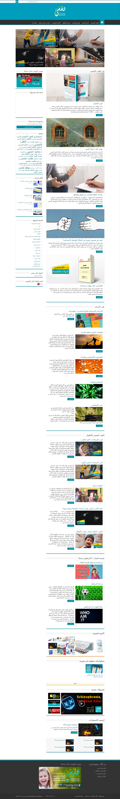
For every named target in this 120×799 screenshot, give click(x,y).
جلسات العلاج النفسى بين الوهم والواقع (88, 195)
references (87, 796)
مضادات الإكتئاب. (38, 168)
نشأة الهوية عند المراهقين (93, 607)
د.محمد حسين (34, 151)
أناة (39, 226)
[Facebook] (37, 2)
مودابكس (32, 168)
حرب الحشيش (97, 405)
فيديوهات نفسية (97, 690)
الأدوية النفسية (56, 23)
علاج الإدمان (29, 163)
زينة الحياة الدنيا (36, 266)
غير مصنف (37, 253)
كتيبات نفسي (37, 258)
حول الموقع (101, 796)
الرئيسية (102, 22)
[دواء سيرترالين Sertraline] (37, 183)
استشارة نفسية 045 (89, 740)
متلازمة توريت (22, 165)
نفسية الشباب (76, 23)
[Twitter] (35, 2)
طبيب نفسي (27, 158)
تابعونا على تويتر (37, 273)
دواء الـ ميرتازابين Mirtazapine (25, 202)
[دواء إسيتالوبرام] (37, 190)
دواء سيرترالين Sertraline (26, 181)
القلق (24, 147)
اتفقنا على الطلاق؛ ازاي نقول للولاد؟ (45, 46)
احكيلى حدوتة (98, 486)
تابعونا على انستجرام (29, 127)
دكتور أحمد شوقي (101, 776)
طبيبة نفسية (33, 156)
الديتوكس (28, 142)
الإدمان (32, 139)
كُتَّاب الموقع (94, 796)
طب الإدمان (85, 23)
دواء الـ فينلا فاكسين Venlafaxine (24, 209)
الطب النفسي (95, 23)
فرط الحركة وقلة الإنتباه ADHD (91, 563)
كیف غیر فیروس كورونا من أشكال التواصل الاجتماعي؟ (83, 240)
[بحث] (17, 1)
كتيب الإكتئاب (98, 103)
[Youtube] (30, 2)
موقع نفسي (24, 167)
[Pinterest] (33, 2)
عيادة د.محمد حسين (44, 23)
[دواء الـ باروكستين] (37, 198)
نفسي (40, 170)
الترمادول (40, 142)
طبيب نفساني (37, 159)
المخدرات (21, 147)
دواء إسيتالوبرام (28, 188)
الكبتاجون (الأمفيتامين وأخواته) (92, 357)
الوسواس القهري (33, 149)
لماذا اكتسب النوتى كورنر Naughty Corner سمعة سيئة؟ (82, 509)
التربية (19, 139)
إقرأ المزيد (99, 115)
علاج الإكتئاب (22, 164)
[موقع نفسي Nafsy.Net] (60, 11)
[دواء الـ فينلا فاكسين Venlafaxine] (37, 212)
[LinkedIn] (32, 2)
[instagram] (28, 2)
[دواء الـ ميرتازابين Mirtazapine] (37, 205)
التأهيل (23, 139)
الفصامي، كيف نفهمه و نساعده (32, 63)
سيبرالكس (39, 154)
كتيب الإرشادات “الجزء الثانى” (92, 440)
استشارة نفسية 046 (70, 725)
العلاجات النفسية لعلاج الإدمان (92, 332)
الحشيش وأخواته (96, 382)
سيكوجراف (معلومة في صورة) (92, 661)
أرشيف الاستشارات (96, 720)
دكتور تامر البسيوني (101, 773)
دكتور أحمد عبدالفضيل (100, 771)
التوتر (36, 142)
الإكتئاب (28, 139)
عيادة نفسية (39, 165)
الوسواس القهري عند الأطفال (92, 65)
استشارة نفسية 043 (89, 747)
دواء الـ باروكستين (28, 195)
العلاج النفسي (31, 147)
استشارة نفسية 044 (60, 740)
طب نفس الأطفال (30, 154)
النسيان (40, 149)
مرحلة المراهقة (97, 584)
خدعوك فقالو (37, 245)
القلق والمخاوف (36, 239)
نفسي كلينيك (38, 172)
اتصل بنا (34, 23)
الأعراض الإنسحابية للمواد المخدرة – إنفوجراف (86, 311)
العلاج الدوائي (31, 145)
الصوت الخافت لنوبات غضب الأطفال (89, 46)
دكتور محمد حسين (101, 768)
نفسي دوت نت (24, 170)
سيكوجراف (37, 247)
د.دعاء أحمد (21, 149)
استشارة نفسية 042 (60, 747)
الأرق (36, 139)
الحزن (32, 142)
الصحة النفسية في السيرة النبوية (32, 236)
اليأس (26, 149)
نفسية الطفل (66, 23)
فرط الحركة (33, 165)
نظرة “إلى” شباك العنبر (94, 149)
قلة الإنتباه (28, 165)
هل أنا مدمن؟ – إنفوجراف (96, 675)
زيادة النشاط (23, 152)
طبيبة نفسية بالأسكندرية (23, 156)
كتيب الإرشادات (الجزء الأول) (92, 463)
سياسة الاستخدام (79, 796)
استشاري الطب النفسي (31, 136)
